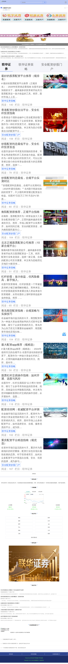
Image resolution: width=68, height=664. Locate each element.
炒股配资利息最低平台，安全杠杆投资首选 (20, 145)
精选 (19, 517)
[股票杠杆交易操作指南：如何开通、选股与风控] (55, 379)
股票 (49, 533)
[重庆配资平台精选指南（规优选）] (55, 443)
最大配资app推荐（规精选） (18, 344)
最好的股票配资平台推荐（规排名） (20, 77)
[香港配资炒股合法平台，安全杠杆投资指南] (55, 119)
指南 (19, 530)
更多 (65, 8)
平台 (19, 527)
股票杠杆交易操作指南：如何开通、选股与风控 (20, 376)
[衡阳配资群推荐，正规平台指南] (55, 217)
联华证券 (11, 654)
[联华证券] (3, 2)
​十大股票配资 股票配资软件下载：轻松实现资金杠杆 (14, 647)
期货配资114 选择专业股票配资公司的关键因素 (20, 632)
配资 (49, 517)
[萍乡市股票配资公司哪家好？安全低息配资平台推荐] (34, 35)
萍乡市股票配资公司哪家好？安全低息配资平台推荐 (34, 44)
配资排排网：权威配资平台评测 (20, 409)
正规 (19, 533)
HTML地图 (40, 658)
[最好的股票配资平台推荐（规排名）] (55, 81)
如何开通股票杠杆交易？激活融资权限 (9, 616)
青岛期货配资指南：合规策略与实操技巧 (20, 312)
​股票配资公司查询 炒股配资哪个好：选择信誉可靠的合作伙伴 (16, 643)
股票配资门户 (37, 660)
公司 (49, 530)
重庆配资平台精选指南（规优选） (19, 441)
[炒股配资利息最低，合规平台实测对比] (55, 183)
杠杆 (49, 520)
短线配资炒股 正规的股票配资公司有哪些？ (11, 51)
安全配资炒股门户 (11, 134)
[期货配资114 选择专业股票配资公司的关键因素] (5, 632)
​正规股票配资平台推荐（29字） (10, 639)
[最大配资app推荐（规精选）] (55, 350)
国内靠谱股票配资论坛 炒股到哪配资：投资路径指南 (13, 47)
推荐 (19, 524)
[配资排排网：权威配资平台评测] (55, 412)
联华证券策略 (8, 100)
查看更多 (34, 473)
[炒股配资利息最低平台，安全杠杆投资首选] (55, 148)
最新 (19, 520)
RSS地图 (36, 658)
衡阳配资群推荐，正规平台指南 (20, 212)
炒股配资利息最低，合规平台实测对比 (20, 179)
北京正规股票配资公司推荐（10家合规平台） (20, 244)
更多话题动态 (34, 537)
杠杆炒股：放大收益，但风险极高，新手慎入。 (20, 278)
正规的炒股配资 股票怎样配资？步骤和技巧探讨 (12, 56)
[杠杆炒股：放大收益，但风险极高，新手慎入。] (55, 280)
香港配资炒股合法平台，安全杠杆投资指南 (20, 111)
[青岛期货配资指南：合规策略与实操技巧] (55, 315)
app (49, 524)
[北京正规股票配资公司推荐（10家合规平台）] (55, 248)
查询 (49, 527)
